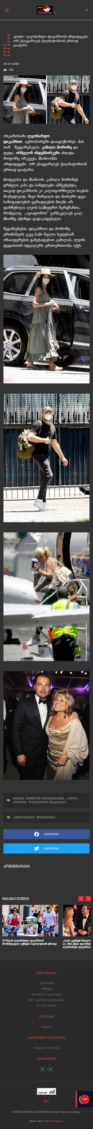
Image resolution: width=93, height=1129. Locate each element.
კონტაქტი (46, 988)
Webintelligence (53, 1121)
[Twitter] (50, 1069)
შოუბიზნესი (46, 817)
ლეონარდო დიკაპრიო (47, 802)
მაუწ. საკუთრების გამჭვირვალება (46, 999)
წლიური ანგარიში (47, 1005)
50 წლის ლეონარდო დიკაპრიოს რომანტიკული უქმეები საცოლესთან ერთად (29, 942)
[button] (6, 10)
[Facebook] (42, 1069)
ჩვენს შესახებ (47, 983)
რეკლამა (46, 1026)
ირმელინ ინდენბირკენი (45, 798)
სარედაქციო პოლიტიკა (46, 1047)
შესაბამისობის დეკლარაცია (46, 994)
